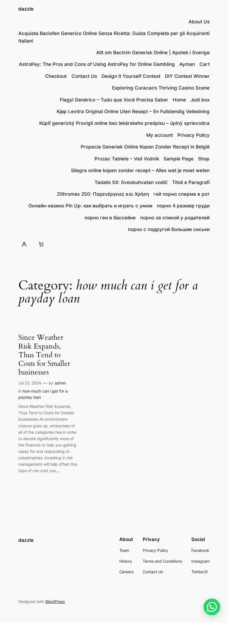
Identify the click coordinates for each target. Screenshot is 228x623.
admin (60, 383)
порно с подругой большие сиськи (169, 229)
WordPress (55, 601)
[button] (212, 607)
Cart (204, 64)
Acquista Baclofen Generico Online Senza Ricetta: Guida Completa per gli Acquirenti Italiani (114, 37)
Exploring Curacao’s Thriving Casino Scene (161, 88)
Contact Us (84, 76)
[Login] (24, 244)
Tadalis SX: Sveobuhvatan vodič (131, 182)
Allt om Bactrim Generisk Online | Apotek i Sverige (153, 52)
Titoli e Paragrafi (191, 182)
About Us (199, 21)
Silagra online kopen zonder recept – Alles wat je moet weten (140, 170)
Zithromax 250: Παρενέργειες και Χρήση (103, 194)
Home (179, 100)
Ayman (187, 64)
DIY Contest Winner (187, 76)
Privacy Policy (193, 135)
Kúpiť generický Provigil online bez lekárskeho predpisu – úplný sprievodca (124, 123)
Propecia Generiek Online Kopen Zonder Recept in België (145, 147)
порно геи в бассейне (110, 217)
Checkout (56, 76)
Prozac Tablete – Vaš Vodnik (127, 159)
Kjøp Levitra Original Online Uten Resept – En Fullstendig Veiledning (133, 111)
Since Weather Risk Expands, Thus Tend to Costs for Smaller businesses (44, 354)
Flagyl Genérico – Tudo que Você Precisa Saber (114, 100)
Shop (204, 159)
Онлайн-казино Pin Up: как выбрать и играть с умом (90, 206)
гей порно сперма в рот (181, 194)
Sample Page (178, 159)
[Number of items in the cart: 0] (41, 244)
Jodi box (200, 100)
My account (159, 135)
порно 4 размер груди (183, 206)
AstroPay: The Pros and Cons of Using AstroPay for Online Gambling (97, 64)
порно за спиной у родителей (175, 217)
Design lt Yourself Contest (130, 76)
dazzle (26, 9)
